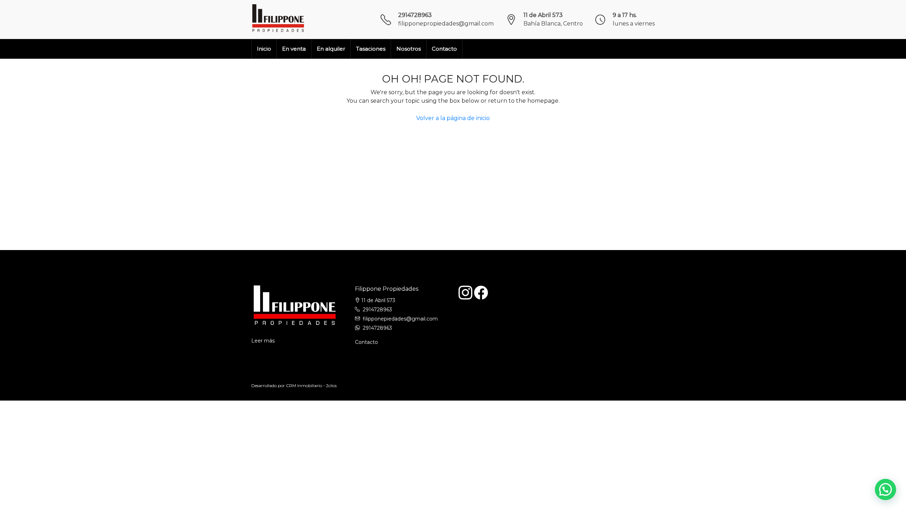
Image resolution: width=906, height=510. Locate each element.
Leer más (263, 341)
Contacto (444, 48)
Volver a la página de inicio (453, 118)
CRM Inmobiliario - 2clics (311, 385)
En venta (294, 48)
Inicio (264, 48)
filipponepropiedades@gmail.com (446, 23)
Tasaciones (370, 48)
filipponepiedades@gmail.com (400, 319)
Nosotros (408, 48)
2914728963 (415, 15)
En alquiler (331, 48)
